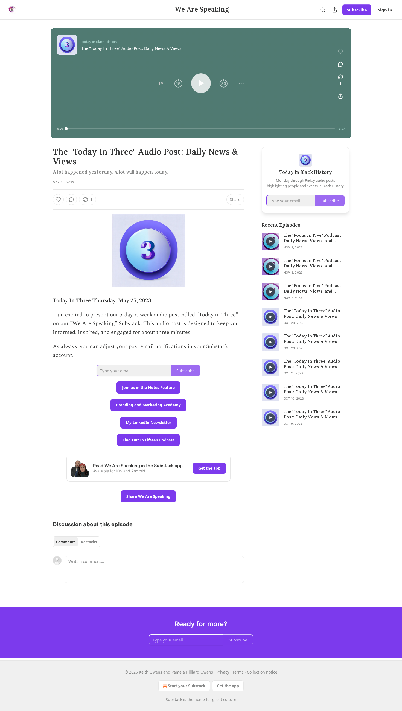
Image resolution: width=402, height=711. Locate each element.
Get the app (209, 468)
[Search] (322, 9)
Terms (238, 672)
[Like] (58, 199)
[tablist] (76, 541)
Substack (174, 699)
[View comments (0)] (340, 64)
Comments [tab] (65, 541)
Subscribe (357, 10)
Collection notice (262, 672)
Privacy (222, 672)
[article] (305, 241)
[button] (161, 83)
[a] (270, 241)
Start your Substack (186, 685)
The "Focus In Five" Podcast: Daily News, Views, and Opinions (313, 238)
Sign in (385, 10)
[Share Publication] (334, 9)
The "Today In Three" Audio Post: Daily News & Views (312, 313)
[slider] (200, 128)
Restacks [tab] (89, 541)
